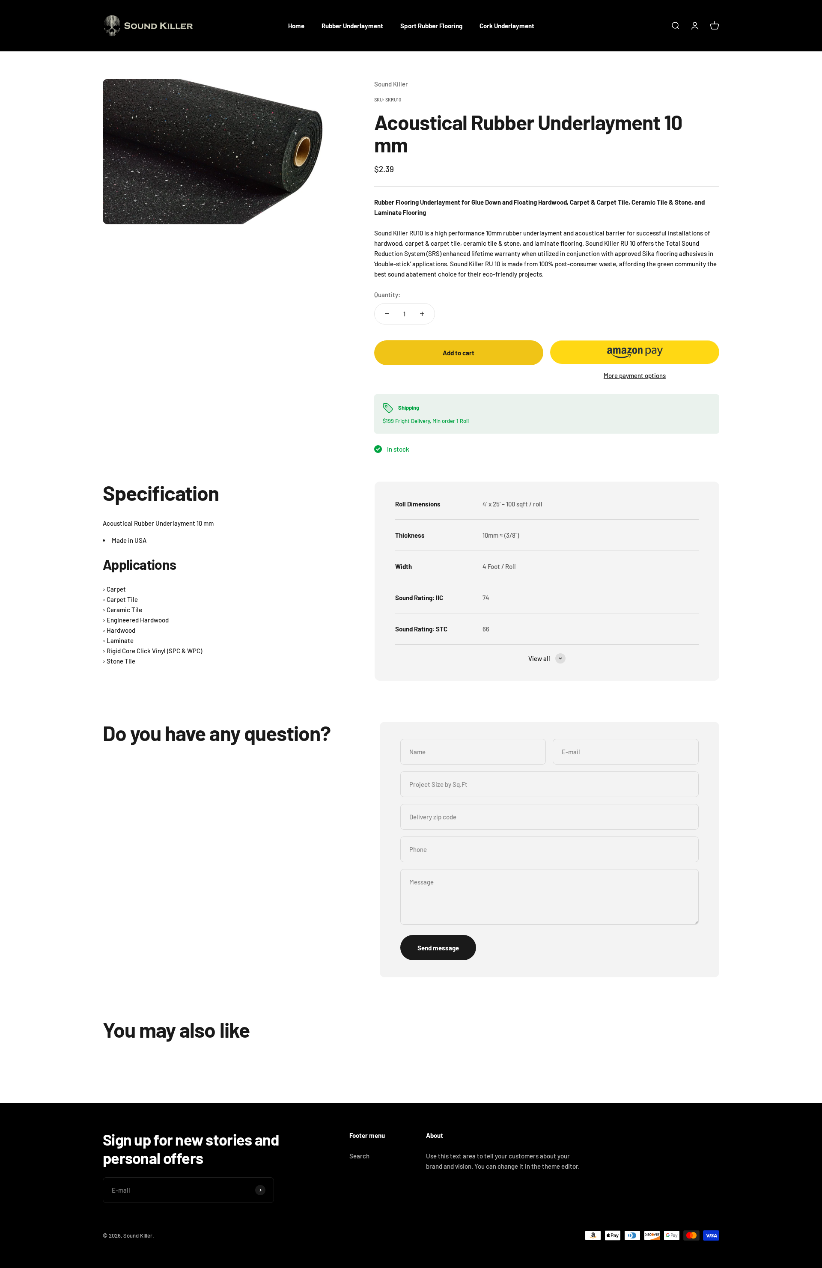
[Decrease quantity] (387, 314)
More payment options (635, 375)
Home (296, 26)
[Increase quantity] (422, 314)
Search (359, 1156)
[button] (634, 352)
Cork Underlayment (507, 26)
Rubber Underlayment (352, 26)
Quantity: (387, 294)
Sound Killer (391, 84)
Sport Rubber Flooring (431, 26)
